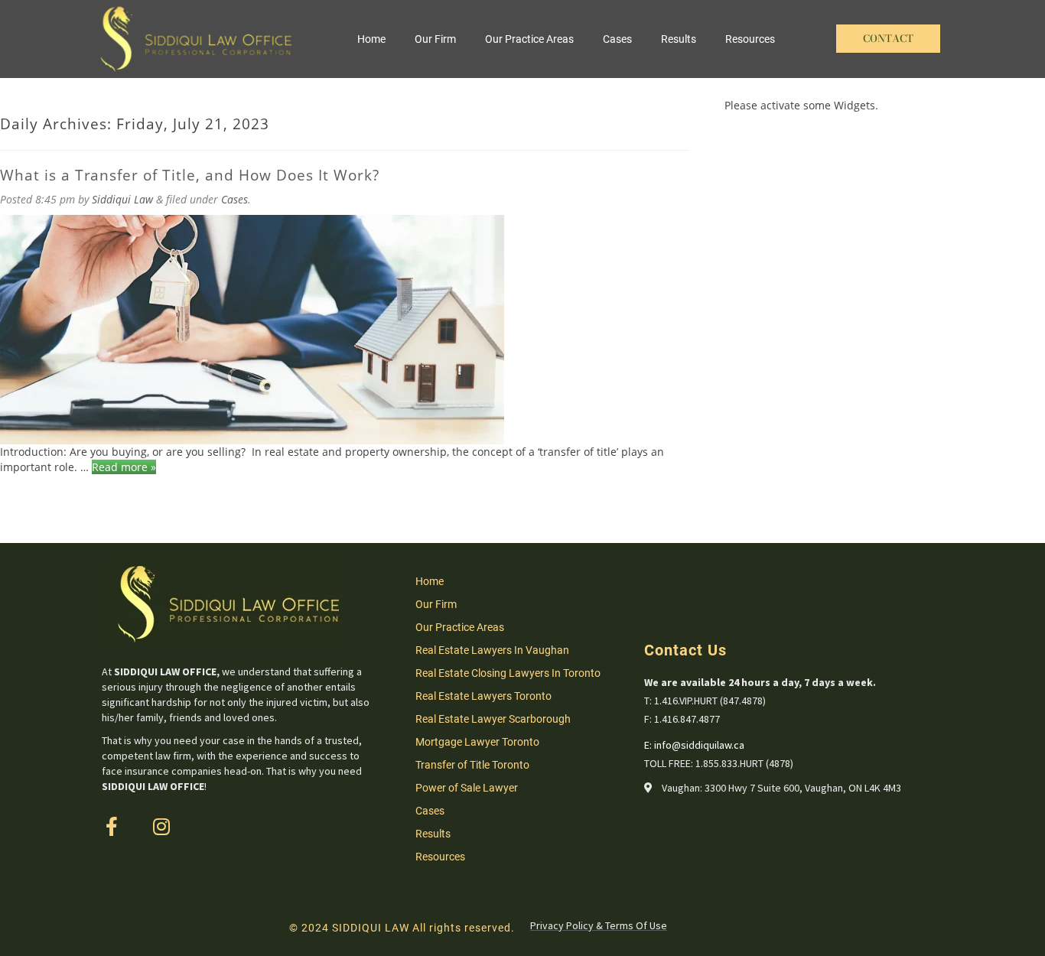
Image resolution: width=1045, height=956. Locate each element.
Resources (750, 39)
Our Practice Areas (529, 39)
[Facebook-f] (111, 826)
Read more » (124, 467)
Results (678, 39)
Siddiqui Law (122, 199)
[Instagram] (161, 826)
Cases (617, 39)
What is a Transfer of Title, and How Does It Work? (189, 175)
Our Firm (435, 39)
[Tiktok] (210, 826)
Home (371, 39)
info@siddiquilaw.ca (699, 745)
